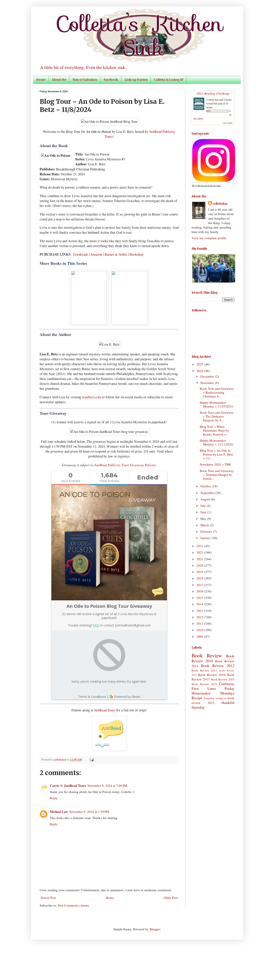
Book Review (207, 655)
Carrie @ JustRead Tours (68, 785)
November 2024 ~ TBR (215, 464)
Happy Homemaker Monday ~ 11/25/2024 (216, 404)
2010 (200, 630)
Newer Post (48, 897)
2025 (200, 364)
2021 (200, 559)
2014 (200, 604)
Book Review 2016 (212, 675)
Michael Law (59, 811)
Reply (54, 798)
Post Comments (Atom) (73, 905)
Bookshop (136, 254)
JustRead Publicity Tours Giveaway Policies (125, 464)
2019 (200, 572)
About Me (59, 80)
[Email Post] (91, 759)
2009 (200, 636)
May (203, 518)
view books (227, 122)
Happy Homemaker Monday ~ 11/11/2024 (216, 442)
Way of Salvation (85, 80)
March (205, 525)
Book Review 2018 (223, 679)
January (206, 538)
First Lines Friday (213, 688)
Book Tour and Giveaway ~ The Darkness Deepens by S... (217, 416)
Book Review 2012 (217, 665)
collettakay (60, 759)
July (203, 505)
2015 (200, 597)
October (206, 486)
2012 (200, 617)
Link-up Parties (136, 80)
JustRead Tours (104, 710)
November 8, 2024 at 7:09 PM (107, 785)
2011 (200, 623)
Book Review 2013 (204, 670)
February (206, 531)
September (207, 493)
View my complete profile (209, 238)
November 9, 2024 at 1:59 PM (89, 811)
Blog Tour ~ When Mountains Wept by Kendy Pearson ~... (214, 430)
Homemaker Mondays (213, 693)
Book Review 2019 (204, 684)
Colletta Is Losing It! (168, 80)
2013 (200, 610)
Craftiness (226, 683)
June (203, 512)
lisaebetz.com (91, 397)
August (205, 499)
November (207, 383)
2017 (200, 585)
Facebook (111, 80)
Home (40, 80)
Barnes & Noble (115, 254)
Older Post (171, 897)
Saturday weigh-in (215, 698)
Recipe (197, 697)
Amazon (96, 254)
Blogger (155, 929)
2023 (200, 546)
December (207, 376)
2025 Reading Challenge (213, 93)
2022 (200, 552)
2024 (200, 371)
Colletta (210, 99)
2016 (200, 591)
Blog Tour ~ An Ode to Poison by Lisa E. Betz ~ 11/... (216, 454)
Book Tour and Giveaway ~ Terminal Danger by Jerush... (217, 475)
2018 (200, 578)
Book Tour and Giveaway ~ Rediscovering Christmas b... (217, 392)
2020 (200, 565)
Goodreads (80, 254)
